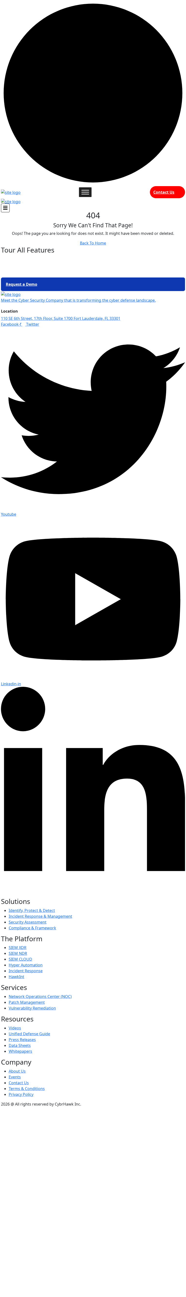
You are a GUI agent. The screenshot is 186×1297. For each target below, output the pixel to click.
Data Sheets (20, 1045)
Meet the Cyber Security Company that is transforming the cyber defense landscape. (78, 300)
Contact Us (163, 192)
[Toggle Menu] (85, 192)
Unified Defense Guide (29, 1033)
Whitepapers (20, 1051)
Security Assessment (27, 922)
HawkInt (16, 976)
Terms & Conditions (27, 1088)
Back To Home (93, 243)
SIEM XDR (17, 947)
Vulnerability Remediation (32, 1008)
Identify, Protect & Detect (32, 910)
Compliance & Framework (32, 928)
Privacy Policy (21, 1094)
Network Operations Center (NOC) (40, 996)
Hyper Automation (26, 965)
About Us (17, 1071)
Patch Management (27, 1002)
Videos (15, 1028)
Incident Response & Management (40, 916)
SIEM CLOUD (20, 959)
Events (15, 1077)
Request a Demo (21, 284)
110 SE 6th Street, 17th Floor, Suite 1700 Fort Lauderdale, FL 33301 (60, 318)
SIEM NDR (18, 953)
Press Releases (22, 1039)
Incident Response (26, 970)
